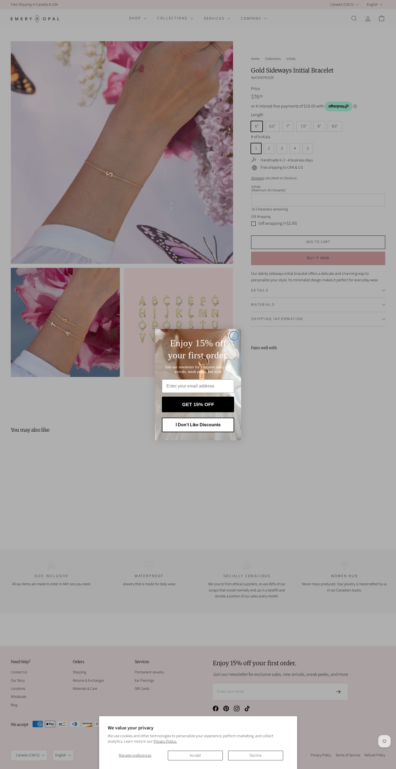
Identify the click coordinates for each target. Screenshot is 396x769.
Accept (195, 755)
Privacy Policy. (165, 741)
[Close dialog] (234, 336)
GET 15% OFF (198, 404)
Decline (255, 755)
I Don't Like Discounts (198, 424)
